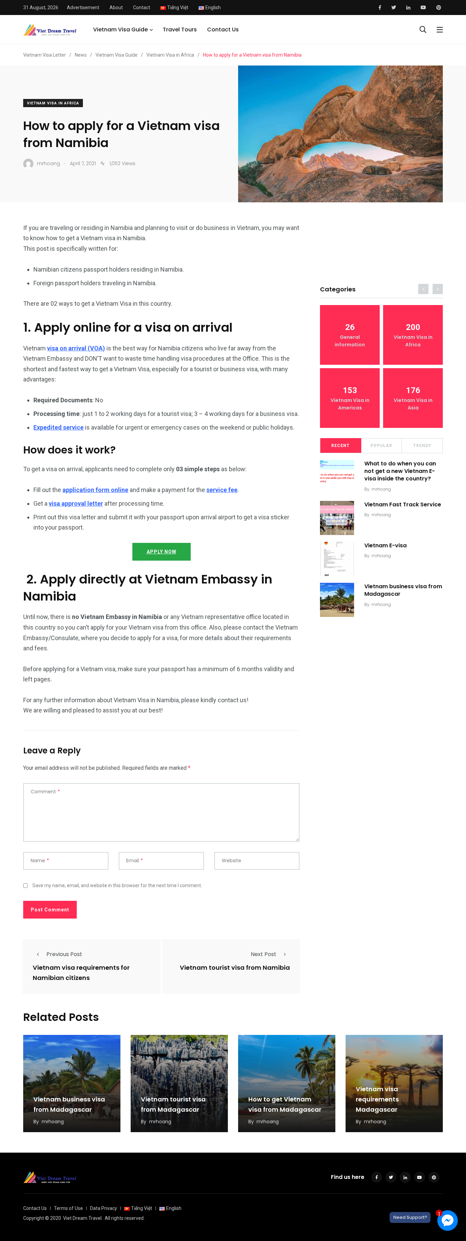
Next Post (263, 954)
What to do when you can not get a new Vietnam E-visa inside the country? (400, 471)
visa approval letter (76, 503)
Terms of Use (68, 1208)
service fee (221, 489)
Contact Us (223, 29)
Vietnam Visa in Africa (53, 103)
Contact (141, 7)
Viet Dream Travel (82, 1218)
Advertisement (83, 7)
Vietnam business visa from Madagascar (403, 590)
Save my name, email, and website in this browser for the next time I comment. (117, 885)
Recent (340, 445)
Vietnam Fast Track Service (402, 504)
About (116, 7)
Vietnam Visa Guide (120, 29)
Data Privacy (103, 1208)
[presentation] (423, 289)
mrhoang (381, 489)
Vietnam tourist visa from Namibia (235, 968)
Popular (381, 445)
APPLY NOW (161, 551)
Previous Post (64, 954)
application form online (95, 489)
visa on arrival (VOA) (76, 348)
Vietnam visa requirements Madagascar (377, 1099)
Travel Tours (180, 29)
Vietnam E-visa (385, 545)
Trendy (422, 445)
